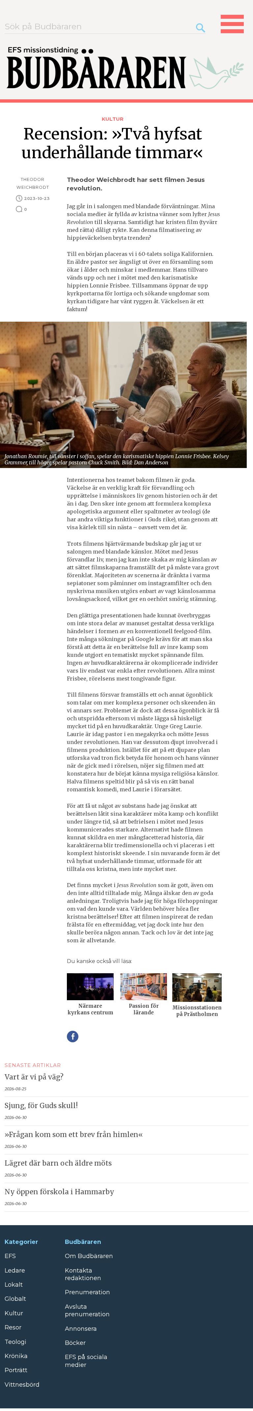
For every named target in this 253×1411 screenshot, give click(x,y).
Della (72, 1036)
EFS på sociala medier (86, 1360)
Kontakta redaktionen (83, 1274)
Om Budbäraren (89, 1256)
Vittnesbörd (22, 1384)
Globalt (15, 1298)
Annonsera (81, 1328)
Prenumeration (87, 1292)
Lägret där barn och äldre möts (58, 1163)
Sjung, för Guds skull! (41, 1106)
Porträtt (16, 1370)
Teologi (15, 1342)
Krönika (16, 1356)
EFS (10, 1256)
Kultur (113, 119)
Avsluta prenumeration (87, 1310)
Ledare (15, 1270)
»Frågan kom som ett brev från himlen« (74, 1134)
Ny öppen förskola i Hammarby (59, 1192)
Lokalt (14, 1284)
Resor (13, 1327)
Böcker (75, 1343)
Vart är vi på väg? (34, 1077)
